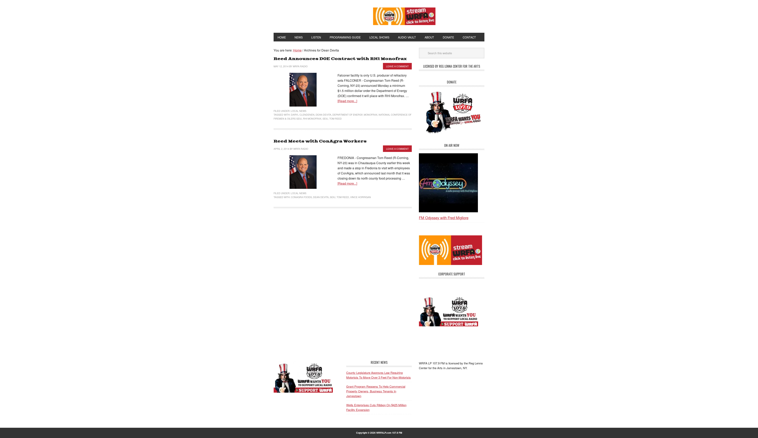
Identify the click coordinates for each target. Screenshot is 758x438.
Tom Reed (335, 118)
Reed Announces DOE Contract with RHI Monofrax (340, 59)
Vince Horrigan (360, 197)
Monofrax (370, 114)
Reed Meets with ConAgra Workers (320, 141)
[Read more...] (347, 101)
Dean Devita (323, 114)
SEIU (325, 118)
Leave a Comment (397, 66)
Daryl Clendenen (302, 114)
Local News (298, 110)
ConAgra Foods (301, 197)
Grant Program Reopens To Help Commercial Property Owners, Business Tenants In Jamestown (375, 391)
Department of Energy (347, 114)
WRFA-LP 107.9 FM (314, 15)
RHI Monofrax (312, 118)
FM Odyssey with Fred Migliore (443, 217)
